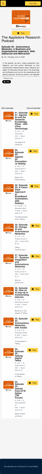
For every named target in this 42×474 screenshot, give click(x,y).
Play (23, 33)
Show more (9, 78)
